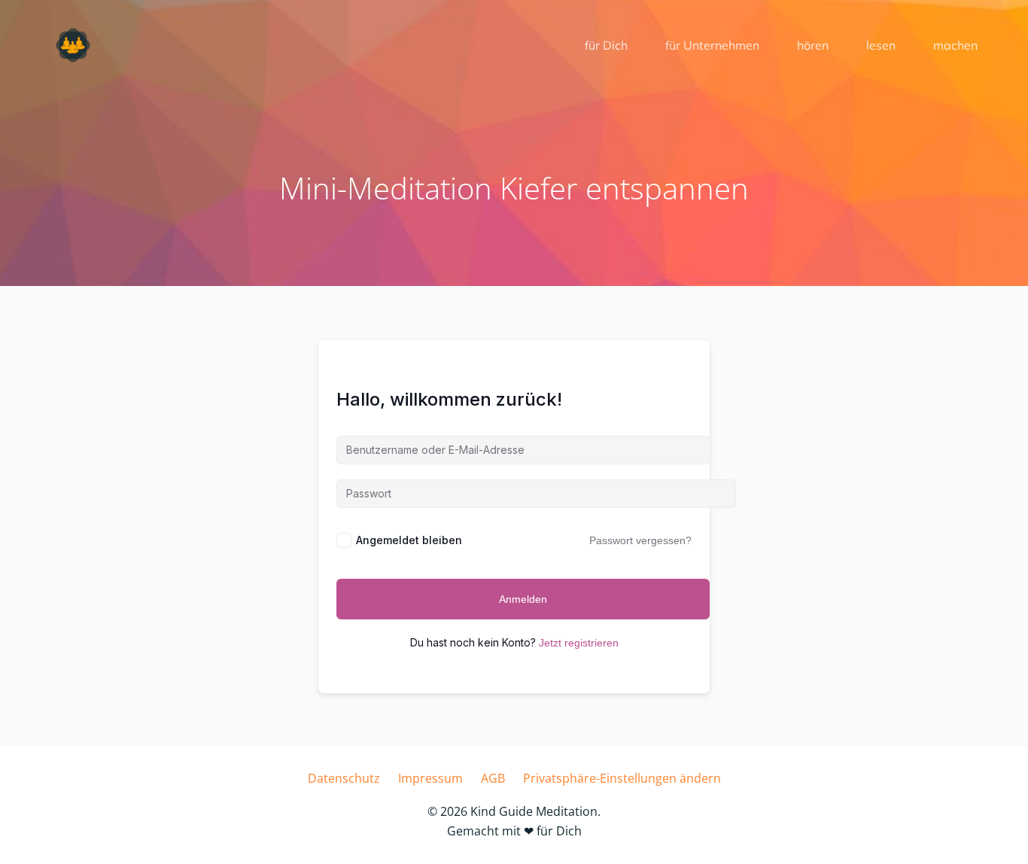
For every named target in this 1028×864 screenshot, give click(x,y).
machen (955, 45)
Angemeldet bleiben (409, 540)
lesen (881, 45)
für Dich (606, 45)
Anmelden (523, 599)
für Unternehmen (712, 45)
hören (813, 45)
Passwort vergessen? (640, 540)
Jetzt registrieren (579, 643)
